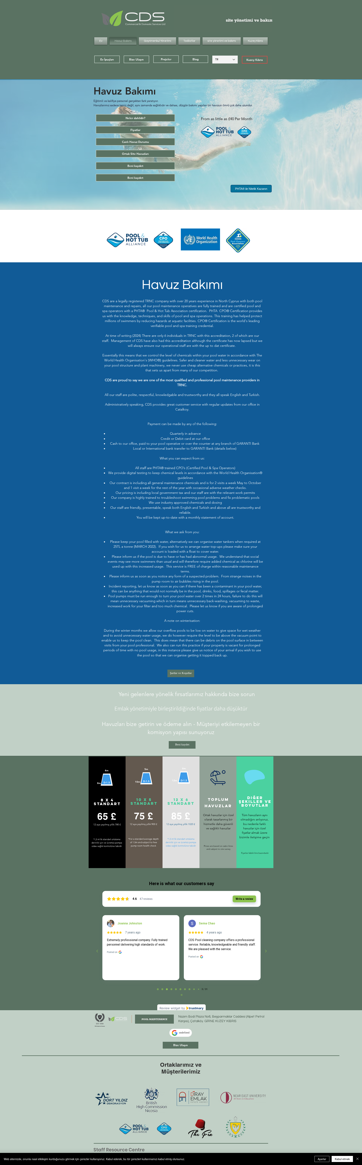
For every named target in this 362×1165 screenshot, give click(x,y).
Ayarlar (322, 1159)
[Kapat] (357, 1159)
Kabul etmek (342, 1159)
